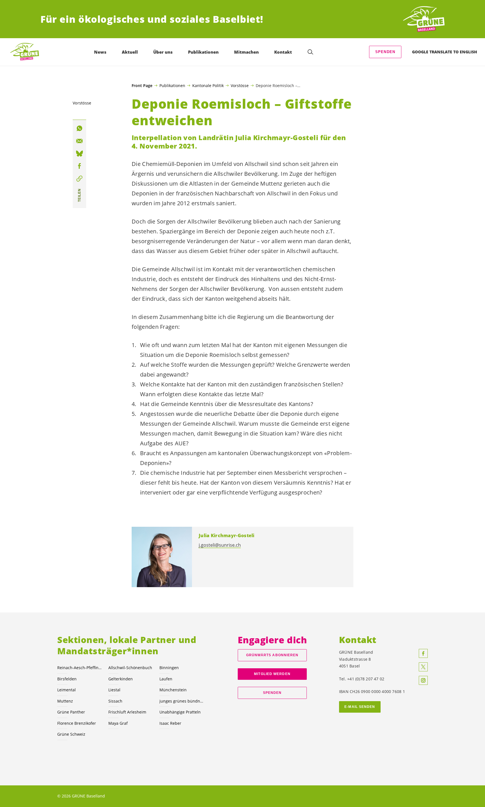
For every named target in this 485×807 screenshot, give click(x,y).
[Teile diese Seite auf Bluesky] (79, 153)
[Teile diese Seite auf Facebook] (79, 166)
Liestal (114, 689)
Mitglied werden (272, 674)
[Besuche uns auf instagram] (423, 680)
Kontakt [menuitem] (283, 52)
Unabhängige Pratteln (180, 712)
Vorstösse (240, 85)
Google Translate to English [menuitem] (444, 51)
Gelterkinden (120, 678)
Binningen (169, 667)
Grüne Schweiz (71, 734)
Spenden (385, 52)
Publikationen (172, 85)
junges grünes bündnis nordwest (181, 701)
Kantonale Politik (208, 85)
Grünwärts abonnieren (272, 655)
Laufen (165, 678)
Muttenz (65, 701)
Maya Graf (118, 723)
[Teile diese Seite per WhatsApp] (79, 128)
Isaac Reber (170, 723)
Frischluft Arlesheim (127, 712)
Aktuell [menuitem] (130, 52)
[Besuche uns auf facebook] (423, 653)
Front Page (142, 86)
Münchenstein (173, 689)
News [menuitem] (100, 52)
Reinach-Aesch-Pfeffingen (79, 667)
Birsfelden (67, 678)
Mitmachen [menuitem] (246, 52)
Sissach (115, 701)
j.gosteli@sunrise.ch (220, 545)
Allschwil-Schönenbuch (130, 667)
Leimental (66, 689)
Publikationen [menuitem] (203, 52)
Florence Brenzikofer (76, 723)
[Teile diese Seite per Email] (79, 141)
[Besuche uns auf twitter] (423, 666)
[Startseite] (424, 19)
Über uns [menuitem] (163, 52)
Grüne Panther (71, 712)
